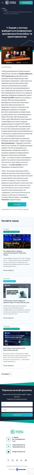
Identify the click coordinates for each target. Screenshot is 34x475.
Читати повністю (8, 270)
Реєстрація (17, 204)
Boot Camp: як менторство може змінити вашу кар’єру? (14, 349)
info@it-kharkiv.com (18, 452)
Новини (5, 10)
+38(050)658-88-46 (18, 447)
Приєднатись (26, 2)
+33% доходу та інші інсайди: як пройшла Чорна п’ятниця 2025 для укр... (16, 301)
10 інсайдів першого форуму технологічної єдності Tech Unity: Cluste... (14, 253)
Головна (3, 8)
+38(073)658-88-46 (18, 445)
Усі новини (5, 374)
